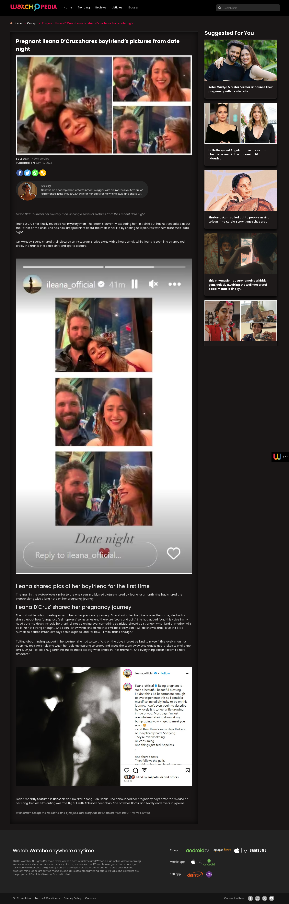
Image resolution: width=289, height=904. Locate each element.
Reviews (100, 7)
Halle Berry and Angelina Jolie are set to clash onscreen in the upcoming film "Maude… (237, 154)
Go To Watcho (22, 898)
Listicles (117, 7)
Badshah (59, 799)
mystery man (76, 224)
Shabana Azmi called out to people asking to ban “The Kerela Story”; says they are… (239, 219)
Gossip (133, 7)
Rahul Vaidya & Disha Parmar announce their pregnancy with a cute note (240, 89)
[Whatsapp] (35, 172)
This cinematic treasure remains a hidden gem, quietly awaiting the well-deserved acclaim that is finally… (238, 285)
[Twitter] (27, 172)
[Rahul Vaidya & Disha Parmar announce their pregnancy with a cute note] (240, 60)
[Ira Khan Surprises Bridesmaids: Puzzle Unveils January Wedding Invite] (240, 321)
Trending (84, 7)
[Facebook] (19, 172)
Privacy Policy (72, 898)
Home (68, 7)
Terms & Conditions (47, 898)
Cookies (90, 898)
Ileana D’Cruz (25, 224)
